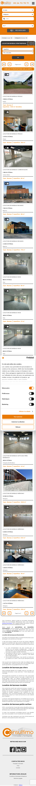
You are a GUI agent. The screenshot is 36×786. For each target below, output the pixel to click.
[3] (18, 309)
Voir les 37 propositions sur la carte (18, 69)
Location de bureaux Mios (12, 277)
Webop (20, 785)
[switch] (31, 393)
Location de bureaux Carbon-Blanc (15, 169)
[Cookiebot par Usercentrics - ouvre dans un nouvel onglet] (26, 358)
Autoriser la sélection (18, 422)
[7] (18, 345)
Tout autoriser (18, 416)
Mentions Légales (18, 778)
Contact (18, 767)
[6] (18, 453)
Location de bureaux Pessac (13, 96)
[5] (18, 93)
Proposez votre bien (18, 763)
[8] (18, 166)
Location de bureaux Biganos (13, 205)
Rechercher (20, 30)
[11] (18, 131)
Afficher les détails (24, 411)
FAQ (18, 765)
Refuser (18, 427)
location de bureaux (7, 623)
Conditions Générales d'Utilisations (18, 776)
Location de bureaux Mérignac (13, 493)
